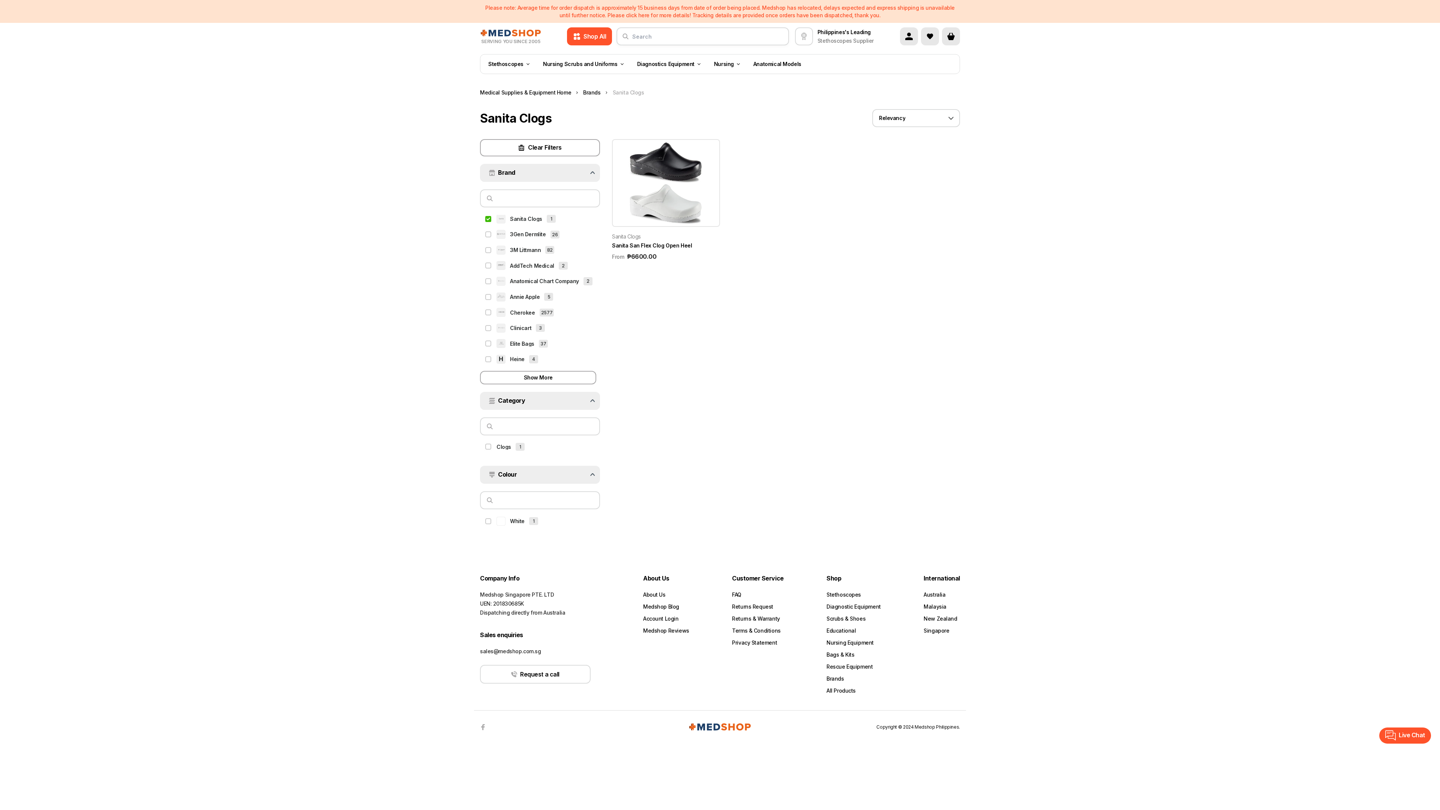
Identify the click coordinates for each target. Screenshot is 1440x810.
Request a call (539, 674)
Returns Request (752, 606)
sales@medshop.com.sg (510, 651)
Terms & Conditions (756, 630)
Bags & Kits (840, 654)
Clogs (503, 447)
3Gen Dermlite (528, 234)
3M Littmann (525, 250)
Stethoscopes (506, 64)
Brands (835, 678)
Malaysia (935, 606)
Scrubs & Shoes (846, 618)
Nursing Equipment (850, 642)
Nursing (724, 64)
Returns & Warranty (756, 618)
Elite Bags (522, 343)
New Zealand (940, 618)
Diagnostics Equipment (665, 64)
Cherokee (522, 312)
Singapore (936, 630)
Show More (538, 377)
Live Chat (1412, 735)
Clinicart (520, 328)
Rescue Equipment (849, 666)
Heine (517, 359)
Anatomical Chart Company (544, 281)
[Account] (909, 36)
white (517, 521)
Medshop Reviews (666, 630)
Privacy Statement (754, 642)
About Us (654, 594)
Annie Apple (525, 297)
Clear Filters (545, 147)
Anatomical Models (777, 64)
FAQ (736, 594)
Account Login (661, 618)
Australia (934, 594)
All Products (841, 690)
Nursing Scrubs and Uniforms (580, 64)
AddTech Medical (532, 265)
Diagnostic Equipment (853, 606)
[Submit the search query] (625, 39)
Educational (841, 630)
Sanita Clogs (526, 219)
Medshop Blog (661, 606)
